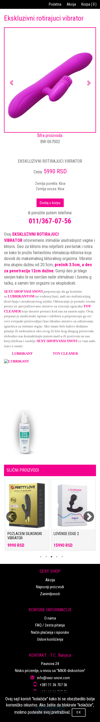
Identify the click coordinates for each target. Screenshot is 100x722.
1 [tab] (40, 556)
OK (78, 712)
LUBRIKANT (22, 354)
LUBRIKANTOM (21, 296)
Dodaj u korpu (50, 203)
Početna (55, 4)
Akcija (71, 4)
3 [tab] (51, 556)
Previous (8, 513)
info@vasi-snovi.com (53, 677)
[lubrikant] (50, 381)
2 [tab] (46, 556)
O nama (50, 618)
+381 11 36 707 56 (53, 684)
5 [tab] (62, 556)
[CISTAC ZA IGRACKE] (50, 432)
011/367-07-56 (50, 221)
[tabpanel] (27, 517)
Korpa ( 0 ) (89, 4)
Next (85, 513)
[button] (11, 80)
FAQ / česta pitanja (50, 625)
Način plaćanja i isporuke (50, 632)
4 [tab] (56, 556)
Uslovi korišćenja (50, 639)
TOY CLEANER (65, 354)
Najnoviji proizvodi (50, 587)
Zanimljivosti (50, 593)
